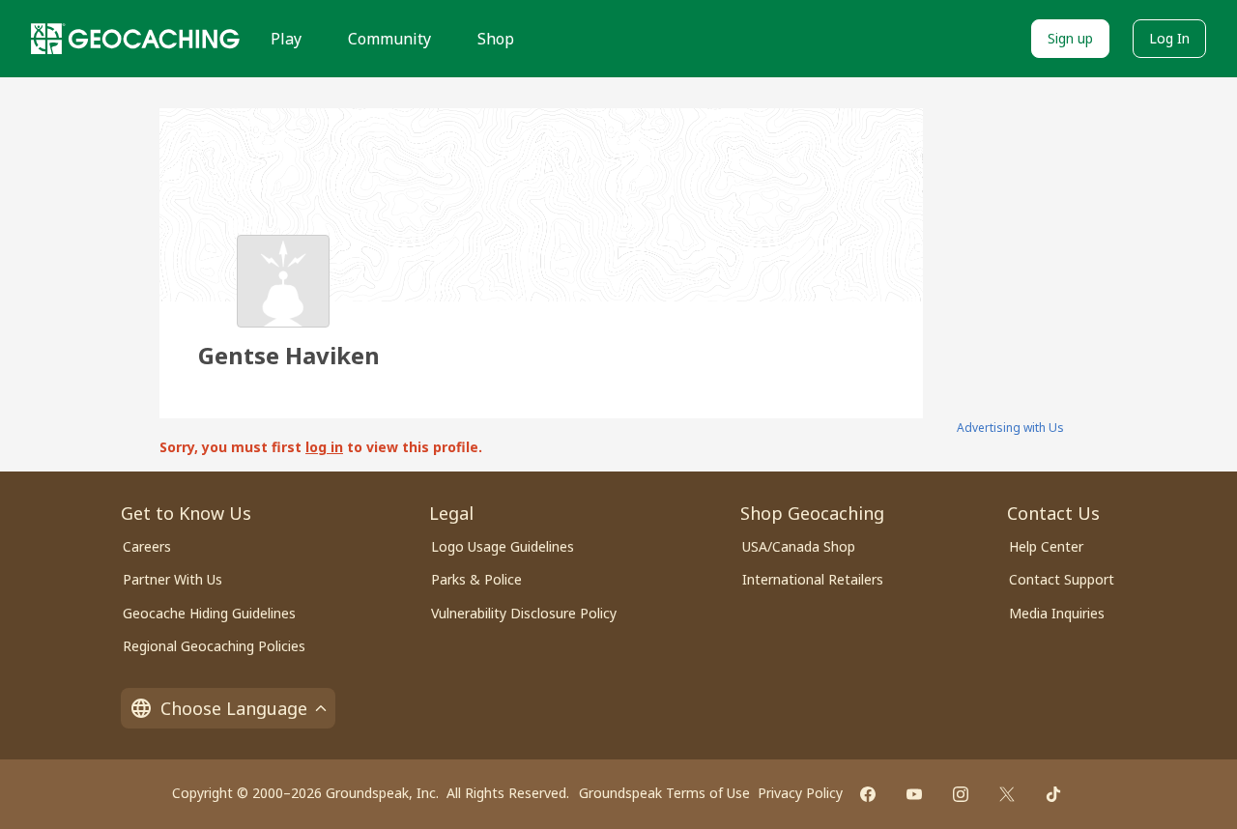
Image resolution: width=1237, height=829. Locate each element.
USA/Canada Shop (798, 546)
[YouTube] (914, 794)
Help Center (1046, 546)
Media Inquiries (1057, 613)
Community (389, 38)
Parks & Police (476, 579)
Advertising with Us (1010, 427)
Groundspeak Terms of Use (664, 793)
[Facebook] (867, 794)
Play (286, 38)
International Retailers (812, 579)
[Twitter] (1007, 794)
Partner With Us (172, 579)
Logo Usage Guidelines (502, 546)
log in (324, 447)
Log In (1169, 38)
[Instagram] (960, 794)
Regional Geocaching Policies (214, 646)
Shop (495, 38)
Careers (147, 546)
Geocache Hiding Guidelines (209, 613)
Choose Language (233, 708)
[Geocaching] (135, 38)
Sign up (1070, 38)
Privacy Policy (800, 793)
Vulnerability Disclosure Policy (524, 613)
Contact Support (1061, 579)
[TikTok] (1053, 794)
